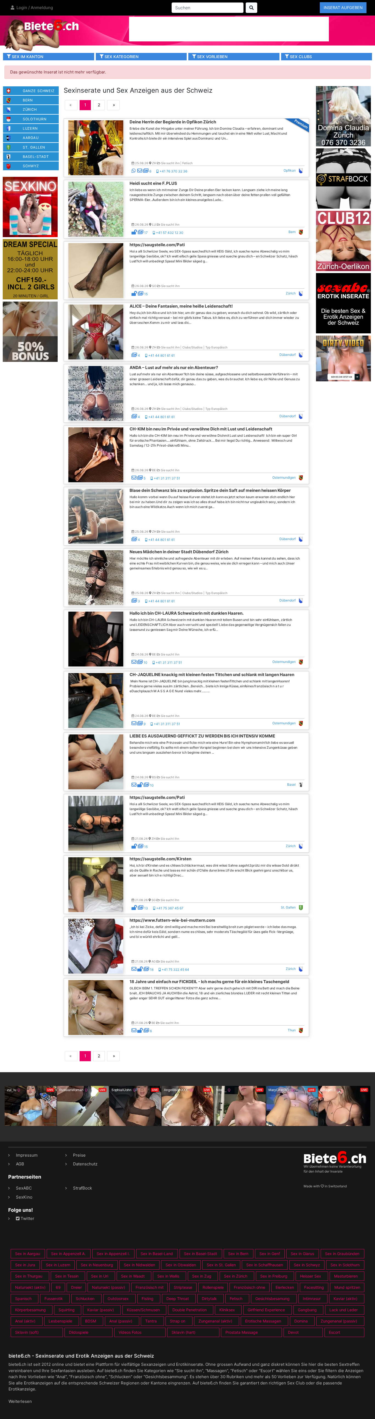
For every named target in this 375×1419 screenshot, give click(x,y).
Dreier (76, 1287)
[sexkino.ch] (30, 206)
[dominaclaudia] (343, 115)
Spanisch (23, 1298)
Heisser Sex (310, 1276)
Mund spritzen (347, 1287)
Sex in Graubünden (342, 1253)
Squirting (66, 1309)
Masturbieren (346, 1276)
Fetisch (236, 1298)
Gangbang (307, 1309)
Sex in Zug (201, 1276)
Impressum (27, 1155)
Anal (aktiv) (25, 1321)
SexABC (24, 1188)
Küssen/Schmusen (143, 1309)
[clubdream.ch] (30, 269)
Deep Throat (177, 1298)
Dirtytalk (209, 1298)
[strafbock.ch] (343, 178)
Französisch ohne (249, 1287)
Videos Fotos (130, 1332)
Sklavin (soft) (27, 1332)
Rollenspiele (213, 1287)
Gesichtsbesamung (272, 1298)
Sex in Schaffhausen (264, 1264)
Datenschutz (85, 1164)
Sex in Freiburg (273, 1276)
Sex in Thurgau (28, 1276)
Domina (301, 1321)
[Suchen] (251, 7)
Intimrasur (312, 1298)
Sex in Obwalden (181, 1264)
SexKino (24, 1197)
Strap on (177, 1321)
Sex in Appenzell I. (113, 1253)
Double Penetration (189, 1309)
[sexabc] (343, 302)
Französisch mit (150, 1287)
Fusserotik (53, 1298)
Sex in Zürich (235, 1276)
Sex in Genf (269, 1253)
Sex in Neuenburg (97, 1264)
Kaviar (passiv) (100, 1309)
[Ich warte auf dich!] (343, 379)
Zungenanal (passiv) (339, 1321)
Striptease (183, 1287)
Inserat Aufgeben (343, 7)
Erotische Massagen (263, 1321)
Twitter (26, 1218)
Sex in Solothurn (345, 1264)
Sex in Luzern (58, 1264)
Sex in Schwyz (307, 1264)
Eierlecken (285, 1287)
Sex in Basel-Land (157, 1253)
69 (58, 1287)
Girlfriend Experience (266, 1309)
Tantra (151, 1321)
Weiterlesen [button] (20, 1401)
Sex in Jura (25, 1264)
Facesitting (314, 1287)
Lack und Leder (343, 1309)
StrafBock (82, 1188)
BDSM (90, 1321)
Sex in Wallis (168, 1276)
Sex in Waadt (133, 1276)
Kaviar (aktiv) (345, 1298)
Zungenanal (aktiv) (215, 1321)
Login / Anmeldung (34, 7)
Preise (79, 1155)
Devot (293, 1332)
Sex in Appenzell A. (68, 1253)
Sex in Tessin (67, 1276)
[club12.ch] (343, 240)
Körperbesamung (30, 1309)
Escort (334, 1332)
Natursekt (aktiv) (30, 1287)
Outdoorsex (118, 1298)
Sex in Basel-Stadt (200, 1253)
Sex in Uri (99, 1276)
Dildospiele (78, 1332)
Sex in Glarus (302, 1253)
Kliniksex (227, 1309)
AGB (20, 1164)
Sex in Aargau (27, 1253)
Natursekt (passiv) (108, 1287)
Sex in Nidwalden (139, 1264)
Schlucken (85, 1298)
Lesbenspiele (60, 1321)
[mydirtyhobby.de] (30, 331)
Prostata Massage (241, 1332)
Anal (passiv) (120, 1321)
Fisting (147, 1298)
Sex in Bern (238, 1253)
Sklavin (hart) (183, 1332)
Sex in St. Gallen (221, 1264)
